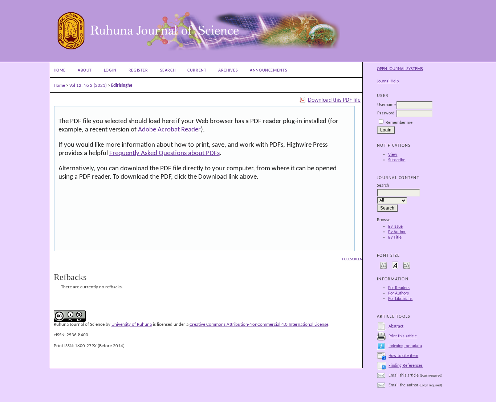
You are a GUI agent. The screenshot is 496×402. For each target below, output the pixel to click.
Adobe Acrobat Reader (169, 129)
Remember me (399, 123)
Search (168, 70)
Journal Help (388, 81)
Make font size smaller (383, 265)
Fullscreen (352, 259)
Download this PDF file (334, 100)
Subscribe (396, 160)
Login (110, 70)
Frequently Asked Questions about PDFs (164, 153)
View (392, 155)
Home (60, 70)
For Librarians (400, 299)
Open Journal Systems (400, 69)
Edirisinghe (122, 85)
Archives (228, 70)
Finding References (406, 366)
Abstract (396, 326)
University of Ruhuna (131, 324)
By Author (397, 232)
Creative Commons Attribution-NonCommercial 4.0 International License (259, 324)
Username (386, 105)
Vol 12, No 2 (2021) (88, 85)
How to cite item (403, 356)
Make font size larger (406, 265)
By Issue (395, 226)
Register (138, 70)
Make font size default (395, 265)
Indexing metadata (405, 346)
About (85, 70)
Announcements (268, 70)
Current (196, 70)
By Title (395, 237)
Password (385, 113)
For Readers (399, 288)
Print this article (403, 336)
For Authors (398, 293)
